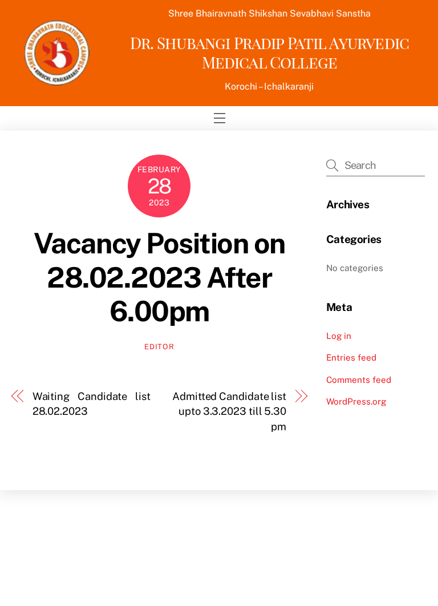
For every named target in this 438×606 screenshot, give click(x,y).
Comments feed (358, 380)
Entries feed (351, 357)
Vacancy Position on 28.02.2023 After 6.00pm (159, 277)
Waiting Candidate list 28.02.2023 (92, 403)
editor (159, 346)
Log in (338, 336)
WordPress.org (356, 401)
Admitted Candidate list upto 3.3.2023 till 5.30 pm (229, 411)
